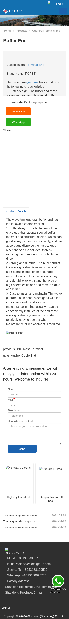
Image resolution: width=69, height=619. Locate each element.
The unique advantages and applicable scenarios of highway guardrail (22, 521)
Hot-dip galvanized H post (51, 498)
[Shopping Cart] (49, 2)
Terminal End (35, 64)
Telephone (14, 410)
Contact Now (18, 111)
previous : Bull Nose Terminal (23, 349)
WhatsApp (18, 122)
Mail (10, 399)
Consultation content (20, 421)
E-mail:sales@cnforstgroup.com (28, 102)
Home (7, 30)
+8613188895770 (29, 558)
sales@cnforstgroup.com (34, 564)
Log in (60, 3)
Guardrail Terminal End (46, 30)
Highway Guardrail (18, 497)
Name (11, 388)
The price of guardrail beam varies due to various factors (22, 515)
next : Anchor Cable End (19, 355)
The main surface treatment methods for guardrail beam (22, 527)
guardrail (32, 82)
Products (21, 30)
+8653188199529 (35, 569)
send (22, 448)
